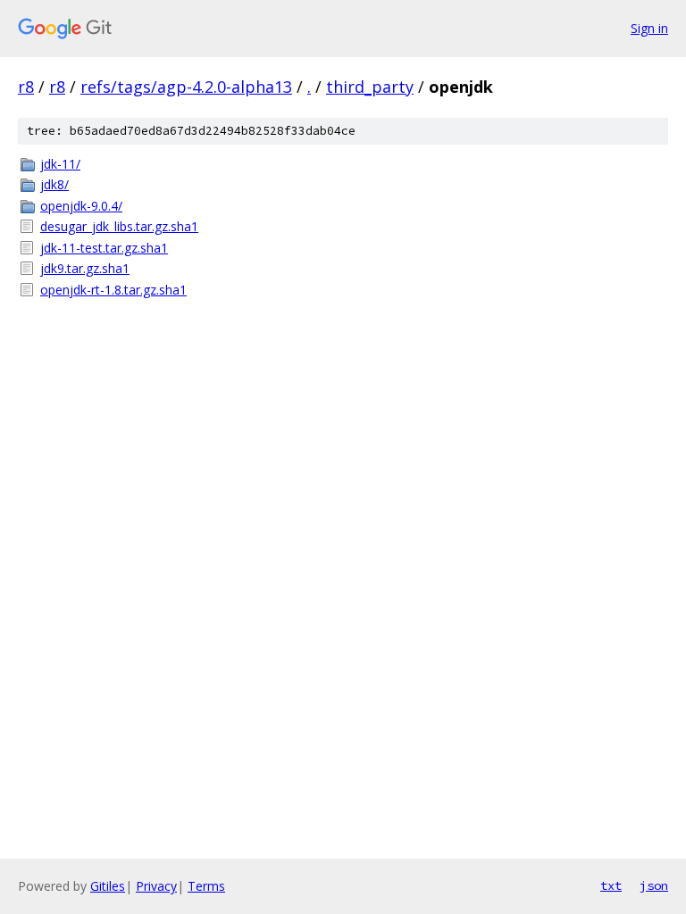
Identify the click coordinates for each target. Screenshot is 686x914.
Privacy (156, 885)
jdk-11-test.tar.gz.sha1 (104, 247)
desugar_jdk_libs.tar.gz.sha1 (119, 226)
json (654, 885)
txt (611, 885)
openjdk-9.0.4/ (81, 205)
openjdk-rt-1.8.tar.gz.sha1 (113, 289)
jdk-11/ (60, 163)
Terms (206, 885)
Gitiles (107, 885)
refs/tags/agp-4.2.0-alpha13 (186, 86)
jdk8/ (54, 184)
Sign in (649, 28)
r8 (26, 86)
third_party (370, 86)
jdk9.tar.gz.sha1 (85, 268)
